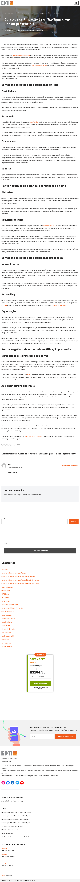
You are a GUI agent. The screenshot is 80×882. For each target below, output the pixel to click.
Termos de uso (6, 762)
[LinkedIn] (12, 782)
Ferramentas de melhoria (9, 604)
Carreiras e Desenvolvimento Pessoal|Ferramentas (18, 576)
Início (15, 13)
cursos (29, 375)
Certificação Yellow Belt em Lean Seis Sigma (16, 812)
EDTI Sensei (5, 594)
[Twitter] (17, 782)
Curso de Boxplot (7, 833)
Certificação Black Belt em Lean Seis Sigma (15, 819)
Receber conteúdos (65, 736)
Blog (19, 13)
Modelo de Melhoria (8, 629)
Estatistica (5, 597)
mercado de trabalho (59, 305)
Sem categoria (6, 643)
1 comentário (30, 30)
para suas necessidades (39, 66)
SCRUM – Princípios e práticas (11, 830)
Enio (9, 464)
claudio (22, 30)
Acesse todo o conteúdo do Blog (12, 801)
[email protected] (10, 875)
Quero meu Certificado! (40, 550)
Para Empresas (6, 632)
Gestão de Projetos (7, 611)
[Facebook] (8, 782)
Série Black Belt (6, 646)
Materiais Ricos (6, 625)
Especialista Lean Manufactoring (12, 826)
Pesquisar (4, 518)
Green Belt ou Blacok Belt (21, 55)
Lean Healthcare (6, 615)
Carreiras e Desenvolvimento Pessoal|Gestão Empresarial (20, 583)
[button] (40, 654)
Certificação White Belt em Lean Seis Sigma (16, 823)
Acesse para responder (70, 466)
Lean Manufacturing (8, 618)
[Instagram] (3, 782)
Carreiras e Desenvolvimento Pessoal (13, 573)
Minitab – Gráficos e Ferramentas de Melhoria (16, 837)
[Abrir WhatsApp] (5, 877)
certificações (34, 122)
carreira (4, 305)
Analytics (4, 569)
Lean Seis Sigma (6, 622)
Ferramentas (5, 601)
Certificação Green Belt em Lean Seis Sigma (16, 816)
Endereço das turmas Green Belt (12, 797)
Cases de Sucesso (7, 587)
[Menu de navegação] (76, 3)
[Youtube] (22, 782)
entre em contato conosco (33, 436)
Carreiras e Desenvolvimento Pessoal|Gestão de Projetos (20, 580)
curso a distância (48, 226)
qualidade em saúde (7, 636)
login (19, 495)
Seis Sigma (39, 30)
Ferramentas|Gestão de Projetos (12, 608)
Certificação (5, 590)
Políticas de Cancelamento (10, 758)
